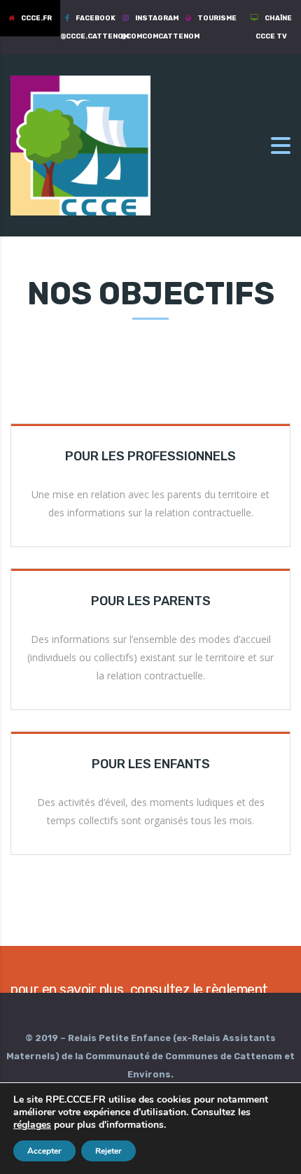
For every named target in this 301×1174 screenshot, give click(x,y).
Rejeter (108, 1151)
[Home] (80, 144)
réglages (32, 1125)
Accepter (44, 1151)
